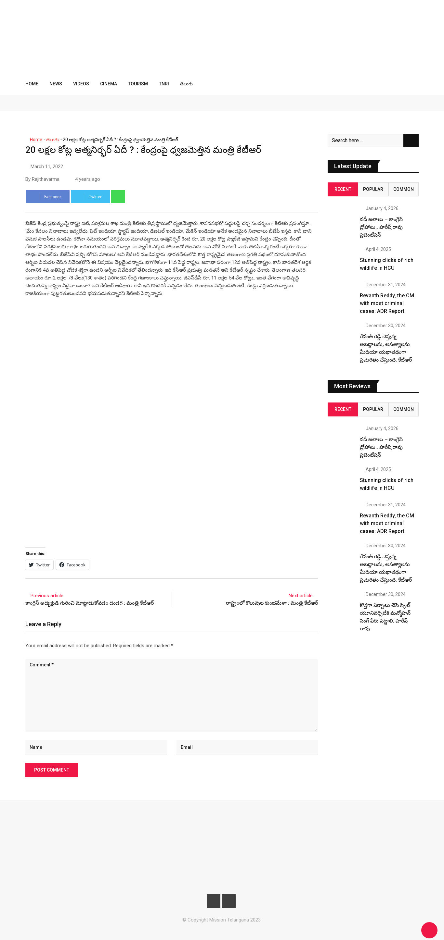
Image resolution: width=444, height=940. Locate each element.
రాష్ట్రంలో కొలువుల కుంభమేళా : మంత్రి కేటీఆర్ (272, 603)
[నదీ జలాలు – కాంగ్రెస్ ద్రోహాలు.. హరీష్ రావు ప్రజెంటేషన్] (341, 219)
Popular (373, 189)
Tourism (138, 83)
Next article (301, 596)
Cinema (108, 83)
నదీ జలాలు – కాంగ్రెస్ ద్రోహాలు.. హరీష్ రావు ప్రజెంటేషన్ (381, 227)
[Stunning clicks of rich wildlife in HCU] (341, 260)
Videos (81, 83)
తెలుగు (186, 83)
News (55, 83)
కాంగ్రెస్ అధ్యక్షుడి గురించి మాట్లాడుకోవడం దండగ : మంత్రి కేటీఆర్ (89, 603)
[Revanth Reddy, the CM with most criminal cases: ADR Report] (341, 296)
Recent (342, 189)
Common (403, 189)
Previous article (47, 596)
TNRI (164, 83)
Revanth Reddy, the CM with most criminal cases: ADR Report (387, 303)
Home (31, 83)
